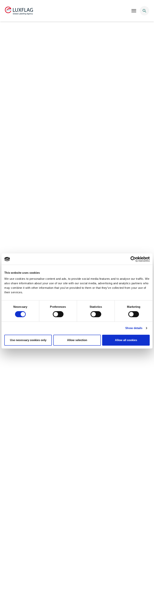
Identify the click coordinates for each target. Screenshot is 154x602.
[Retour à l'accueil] (19, 11)
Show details (133, 328)
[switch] (58, 314)
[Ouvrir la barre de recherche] (144, 10)
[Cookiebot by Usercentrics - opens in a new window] (133, 259)
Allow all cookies (126, 340)
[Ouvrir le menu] (134, 11)
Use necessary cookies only (28, 340)
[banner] (77, 10)
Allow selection (77, 340)
